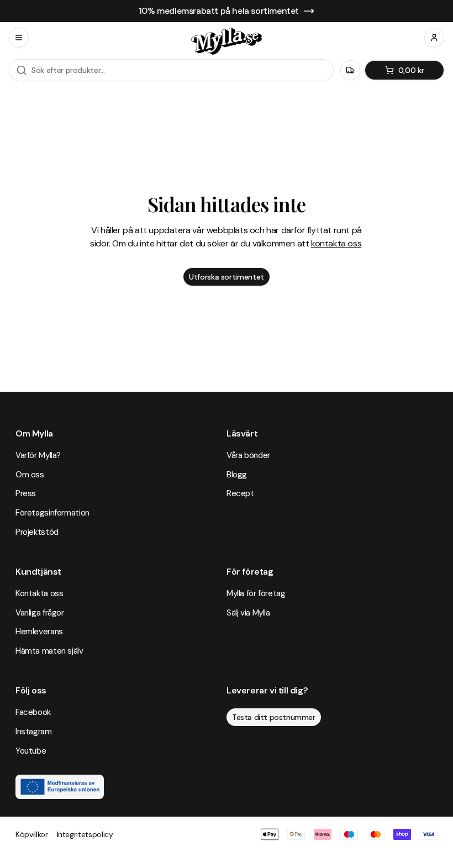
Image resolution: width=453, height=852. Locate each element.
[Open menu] (19, 38)
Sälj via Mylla (248, 612)
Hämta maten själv (49, 650)
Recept (240, 493)
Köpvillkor (31, 834)
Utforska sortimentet (226, 277)
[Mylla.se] (226, 41)
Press (25, 493)
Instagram (33, 731)
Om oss (29, 474)
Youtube (30, 750)
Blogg (237, 474)
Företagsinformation (52, 512)
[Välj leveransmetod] (350, 70)
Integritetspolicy (85, 834)
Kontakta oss (39, 593)
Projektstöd (37, 532)
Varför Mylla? (38, 455)
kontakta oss (336, 243)
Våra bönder (248, 455)
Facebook (33, 712)
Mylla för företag (256, 593)
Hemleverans (39, 631)
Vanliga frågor (39, 612)
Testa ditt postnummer (273, 717)
